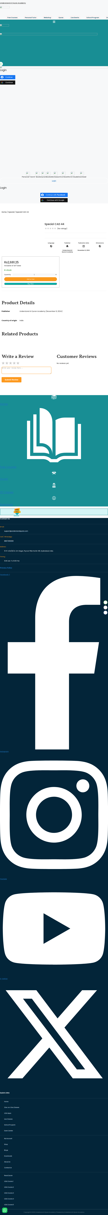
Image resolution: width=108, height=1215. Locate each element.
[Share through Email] (105, 607)
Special (11, 212)
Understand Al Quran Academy (13, 3)
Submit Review (11, 380)
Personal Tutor (30, 18)
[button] (54, 22)
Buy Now (31, 284)
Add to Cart (30, 279)
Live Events (75, 18)
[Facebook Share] (105, 613)
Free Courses (12, 18)
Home (4, 212)
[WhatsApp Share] (105, 602)
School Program (92, 18)
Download (6, 504)
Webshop (47, 18)
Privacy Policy (6, 568)
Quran (61, 18)
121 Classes (6, 492)
